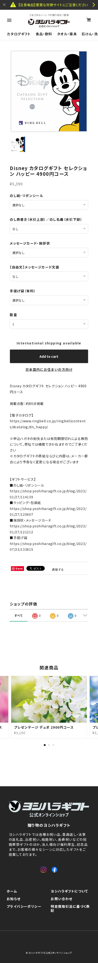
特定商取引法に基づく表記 (70, 909)
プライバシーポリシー (24, 906)
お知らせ (14, 899)
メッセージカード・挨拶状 (30, 243)
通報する (58, 569)
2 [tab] (49, 745)
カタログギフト (19, 34)
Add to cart (48, 356)
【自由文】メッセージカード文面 (34, 267)
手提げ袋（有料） (23, 290)
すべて (19, 615)
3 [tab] (53, 745)
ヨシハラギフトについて (69, 891)
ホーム (12, 891)
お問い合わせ (61, 899)
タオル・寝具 (67, 34)
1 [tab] (45, 745)
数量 (13, 314)
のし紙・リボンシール (26, 195)
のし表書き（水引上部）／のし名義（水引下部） (46, 219)
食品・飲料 (44, 34)
